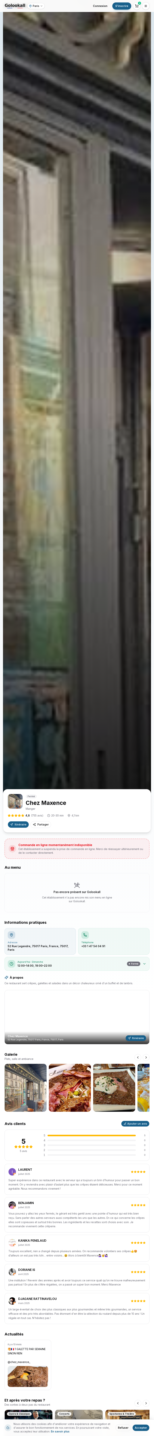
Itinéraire (20, 824)
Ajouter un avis (137, 1123)
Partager (43, 824)
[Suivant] (146, 1403)
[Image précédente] (137, 1057)
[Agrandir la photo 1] (26, 1088)
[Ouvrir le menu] (145, 6)
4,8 (34, 815)
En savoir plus (60, 1431)
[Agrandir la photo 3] (114, 1088)
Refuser (123, 1427)
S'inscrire (121, 5)
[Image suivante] (146, 1057)
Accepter (141, 1427)
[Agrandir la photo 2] (70, 1088)
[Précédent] (137, 1403)
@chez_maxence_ (19, 1362)
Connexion (100, 5)
